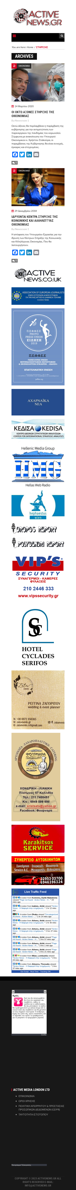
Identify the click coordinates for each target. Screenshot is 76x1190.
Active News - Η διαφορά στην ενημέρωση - (35, 907)
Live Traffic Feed (35, 891)
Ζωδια (43, 1035)
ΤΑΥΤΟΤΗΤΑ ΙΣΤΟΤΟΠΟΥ (33, 1114)
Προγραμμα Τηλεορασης (21, 1165)
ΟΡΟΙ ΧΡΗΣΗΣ (27, 1100)
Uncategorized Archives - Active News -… (35, 915)
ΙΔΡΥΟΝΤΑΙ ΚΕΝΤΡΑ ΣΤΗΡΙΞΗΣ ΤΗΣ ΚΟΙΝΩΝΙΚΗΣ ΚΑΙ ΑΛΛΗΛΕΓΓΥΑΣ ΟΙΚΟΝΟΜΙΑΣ (34, 220)
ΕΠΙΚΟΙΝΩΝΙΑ (26, 1096)
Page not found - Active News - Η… (35, 900)
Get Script (25, 972)
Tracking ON (45, 972)
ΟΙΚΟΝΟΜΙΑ (24, 66)
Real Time (34, 972)
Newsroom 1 (22, 120)
